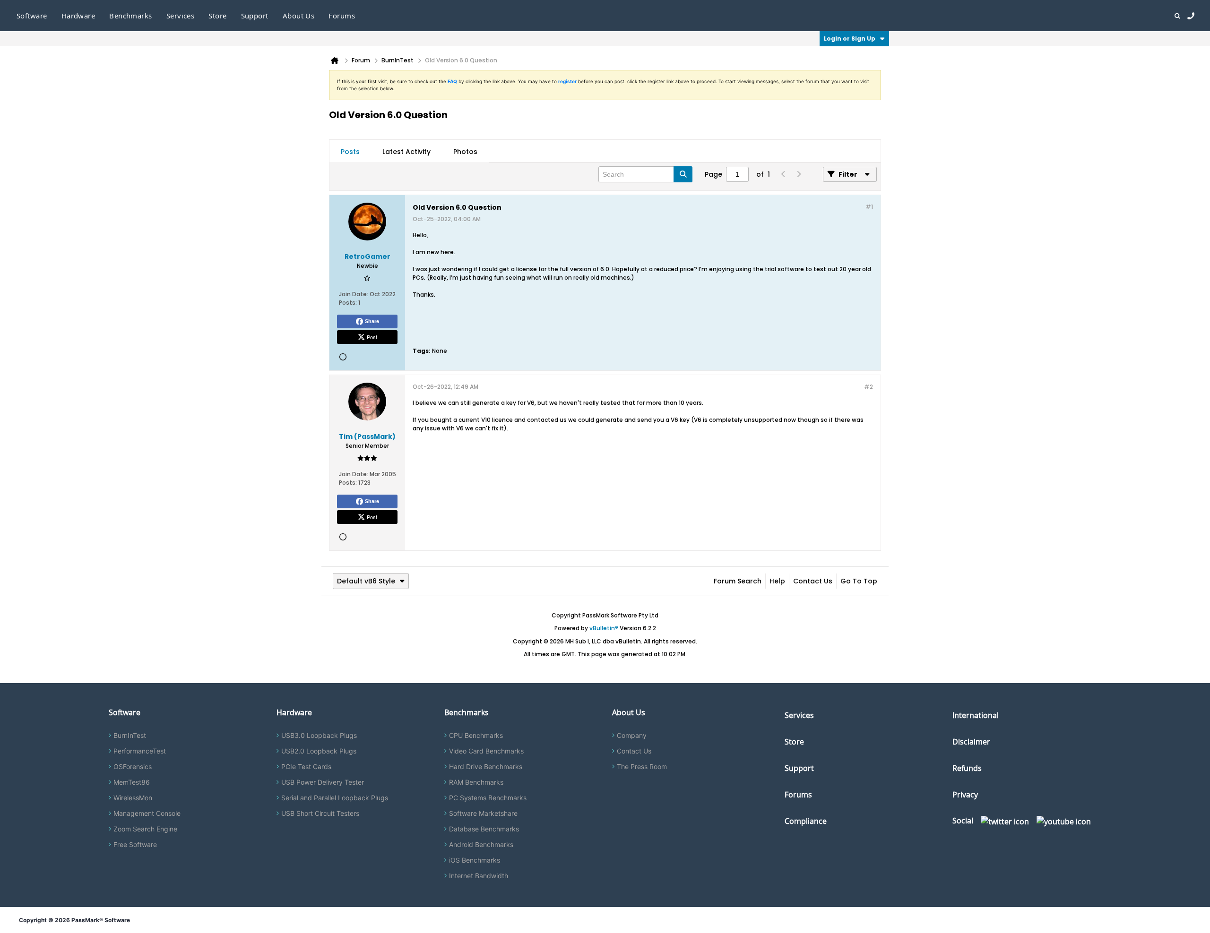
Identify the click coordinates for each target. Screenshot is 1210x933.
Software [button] (32, 15)
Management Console (147, 813)
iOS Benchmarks (474, 860)
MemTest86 (131, 782)
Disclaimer (971, 741)
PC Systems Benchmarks (488, 798)
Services (799, 715)
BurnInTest (129, 735)
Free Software (135, 844)
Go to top (858, 581)
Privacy (965, 794)
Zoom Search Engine (145, 829)
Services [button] (180, 15)
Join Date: (353, 294)
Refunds (967, 768)
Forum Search (737, 581)
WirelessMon (132, 798)
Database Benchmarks (484, 829)
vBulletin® (603, 628)
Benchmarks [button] (130, 15)
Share (372, 321)
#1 (869, 207)
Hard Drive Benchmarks (485, 766)
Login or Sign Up (849, 38)
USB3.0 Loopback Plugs (319, 735)
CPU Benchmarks (476, 735)
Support (254, 15)
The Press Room (642, 766)
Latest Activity (406, 151)
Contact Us (812, 581)
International (975, 715)
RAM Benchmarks (476, 782)
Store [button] (217, 15)
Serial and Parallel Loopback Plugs (334, 798)
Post (372, 337)
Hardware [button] (78, 15)
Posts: (348, 303)
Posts (350, 151)
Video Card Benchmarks (486, 751)
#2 (868, 387)
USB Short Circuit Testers (320, 813)
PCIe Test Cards (306, 766)
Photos (465, 151)
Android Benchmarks (481, 844)
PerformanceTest (139, 751)
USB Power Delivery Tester (322, 782)
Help (777, 581)
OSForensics (132, 766)
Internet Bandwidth (478, 876)
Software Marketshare (483, 813)
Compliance (806, 821)
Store (794, 741)
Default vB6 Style (366, 581)
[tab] (350, 151)
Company (632, 735)
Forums (341, 15)
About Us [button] (299, 15)
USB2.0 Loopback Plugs (318, 751)
